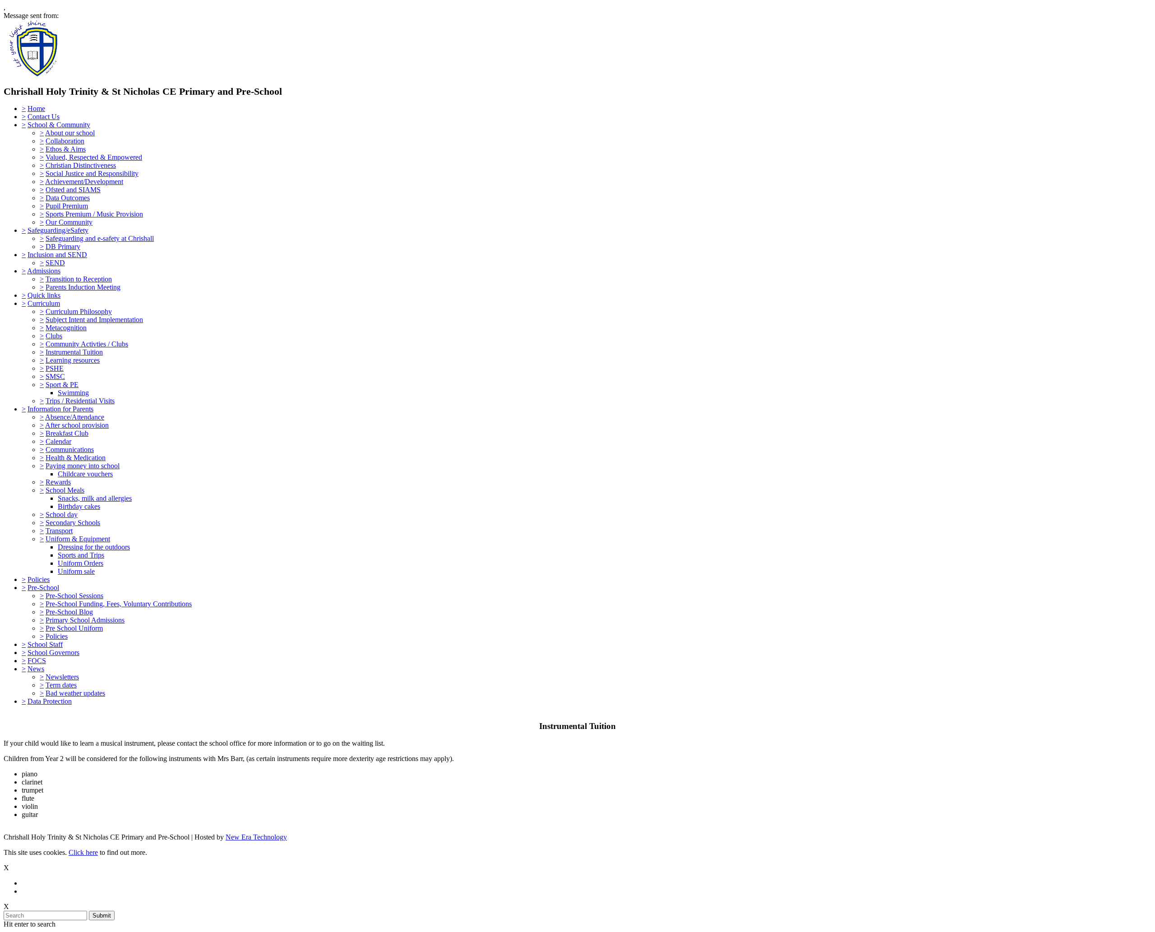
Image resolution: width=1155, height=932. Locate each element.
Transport (59, 531)
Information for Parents (60, 409)
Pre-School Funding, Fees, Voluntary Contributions (119, 604)
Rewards (58, 482)
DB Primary (63, 246)
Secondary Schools (73, 522)
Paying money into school (83, 466)
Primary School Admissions (85, 620)
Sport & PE (62, 384)
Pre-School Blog (69, 612)
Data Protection (50, 701)
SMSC (55, 376)
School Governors (53, 652)
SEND (55, 263)
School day (62, 514)
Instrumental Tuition (74, 352)
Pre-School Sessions (74, 596)
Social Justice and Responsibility (92, 173)
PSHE (55, 368)
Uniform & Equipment (78, 539)
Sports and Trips (81, 555)
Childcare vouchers (85, 474)
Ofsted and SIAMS (73, 190)
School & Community (59, 125)
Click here (83, 852)
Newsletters (62, 677)
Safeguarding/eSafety (58, 230)
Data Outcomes (68, 198)
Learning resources (73, 360)
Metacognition (66, 328)
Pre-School (43, 587)
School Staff (45, 644)
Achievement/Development (84, 181)
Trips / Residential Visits (80, 401)
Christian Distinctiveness (81, 165)
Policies (39, 579)
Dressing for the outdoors (94, 547)
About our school (70, 133)
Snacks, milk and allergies (95, 498)
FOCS (37, 660)
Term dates (61, 685)
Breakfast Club (67, 433)
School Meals (65, 490)
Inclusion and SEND (57, 254)
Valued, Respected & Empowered (94, 157)
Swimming (73, 393)
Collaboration (65, 141)
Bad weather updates (75, 693)
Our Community (69, 222)
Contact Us (44, 116)
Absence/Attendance (74, 417)
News (36, 669)
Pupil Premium (67, 206)
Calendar (58, 441)
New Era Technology (256, 837)
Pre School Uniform (74, 628)
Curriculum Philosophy (79, 311)
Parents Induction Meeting (83, 287)
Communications (70, 449)
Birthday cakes (79, 506)
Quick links (44, 295)
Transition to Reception (79, 279)
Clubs (54, 336)
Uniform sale (76, 571)
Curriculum (44, 303)
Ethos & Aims (66, 149)
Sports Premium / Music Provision (94, 214)
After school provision (77, 425)
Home (36, 108)
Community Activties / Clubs (87, 344)
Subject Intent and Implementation (94, 319)
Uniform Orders (80, 563)
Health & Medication (76, 457)
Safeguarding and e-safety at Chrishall (100, 238)
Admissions (43, 271)
